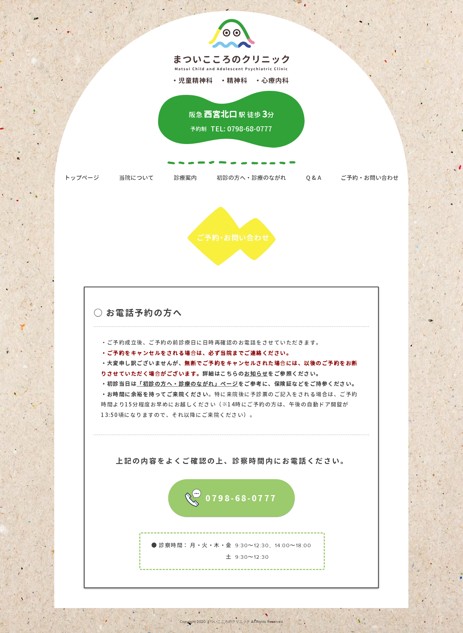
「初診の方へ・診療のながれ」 (178, 384)
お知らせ (256, 373)
